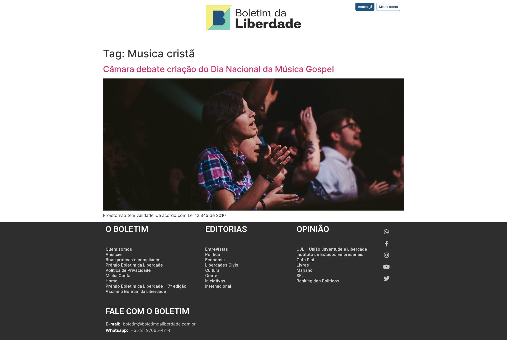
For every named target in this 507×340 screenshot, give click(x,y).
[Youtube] (386, 267)
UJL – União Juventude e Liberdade (332, 249)
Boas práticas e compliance (133, 259)
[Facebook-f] (386, 243)
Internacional (218, 286)
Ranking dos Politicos (318, 280)
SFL (300, 275)
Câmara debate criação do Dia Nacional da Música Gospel (218, 69)
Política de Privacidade (128, 270)
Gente (211, 275)
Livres (303, 265)
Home (112, 280)
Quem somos (119, 249)
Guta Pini (305, 259)
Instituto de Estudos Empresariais (330, 254)
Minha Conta (118, 275)
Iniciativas (215, 280)
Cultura (212, 270)
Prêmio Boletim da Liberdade (134, 265)
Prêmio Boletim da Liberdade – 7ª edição (146, 286)
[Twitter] (386, 278)
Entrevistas (216, 249)
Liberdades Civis (221, 265)
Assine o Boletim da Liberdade (136, 291)
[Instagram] (386, 255)
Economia (215, 259)
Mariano (305, 270)
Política (212, 254)
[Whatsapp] (386, 232)
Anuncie (114, 254)
